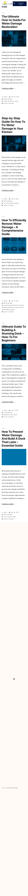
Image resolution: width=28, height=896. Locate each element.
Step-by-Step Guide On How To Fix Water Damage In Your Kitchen (13, 125)
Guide (5, 101)
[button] (11, 4)
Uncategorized (8, 412)
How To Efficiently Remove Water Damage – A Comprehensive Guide (14, 227)
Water (16, 101)
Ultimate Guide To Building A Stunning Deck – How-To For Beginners (14, 333)
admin (5, 97)
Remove (21, 307)
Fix (4, 203)
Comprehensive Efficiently (11, 305)
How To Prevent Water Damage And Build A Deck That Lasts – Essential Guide (13, 438)
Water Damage (8, 99)
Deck (11, 414)
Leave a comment (9, 103)
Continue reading (9, 88)
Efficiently (11, 307)
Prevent (13, 516)
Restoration (11, 101)
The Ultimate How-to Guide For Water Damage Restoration (14, 22)
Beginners (6, 414)
